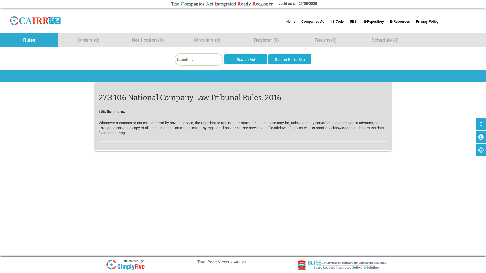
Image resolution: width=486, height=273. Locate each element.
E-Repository (374, 21)
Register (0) (266, 40)
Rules (29, 40)
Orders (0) (88, 40)
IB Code (337, 21)
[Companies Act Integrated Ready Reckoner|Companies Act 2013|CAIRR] (35, 19)
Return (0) (326, 40)
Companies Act (313, 21)
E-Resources (400, 21)
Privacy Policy (427, 21)
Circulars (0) (207, 40)
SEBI (354, 21)
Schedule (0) (385, 40)
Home (290, 21)
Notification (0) (148, 40)
